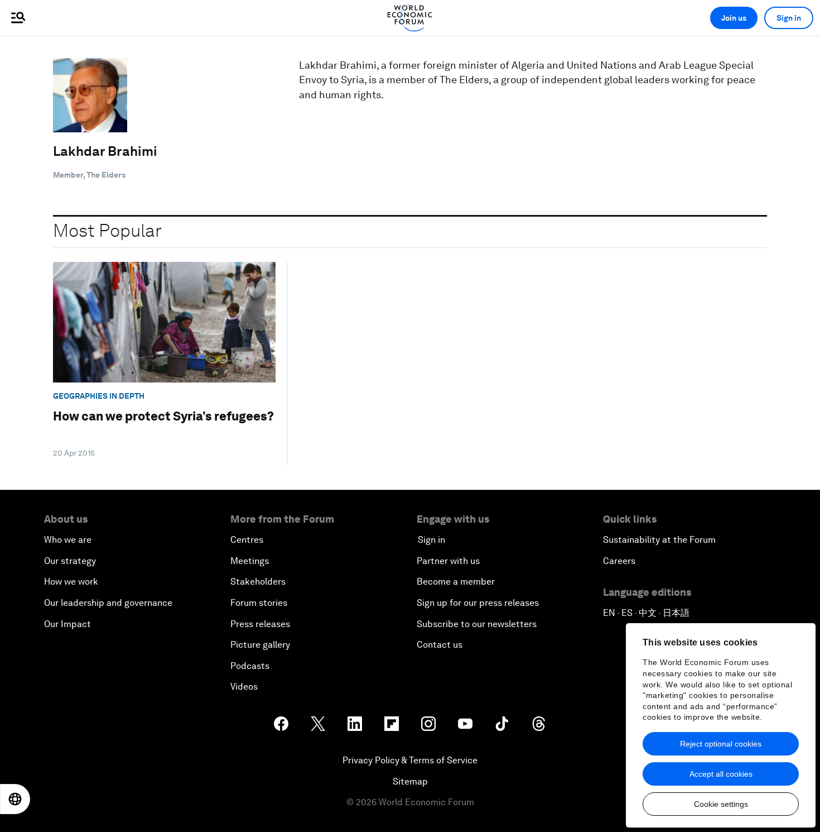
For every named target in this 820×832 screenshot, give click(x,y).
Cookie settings (721, 804)
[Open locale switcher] (15, 799)
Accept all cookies (721, 773)
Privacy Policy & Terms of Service (410, 760)
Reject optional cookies (720, 743)
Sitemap (410, 781)
